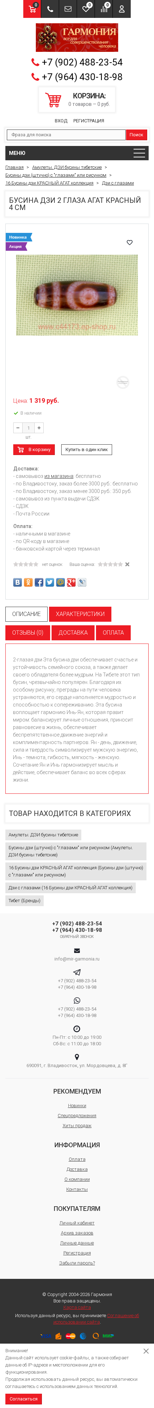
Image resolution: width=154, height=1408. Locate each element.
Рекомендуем (77, 1091)
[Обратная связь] (68, 9)
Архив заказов (77, 1233)
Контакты (77, 1189)
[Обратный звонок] (50, 9)
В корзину (39, 449)
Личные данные (77, 1243)
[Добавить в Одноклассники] (28, 582)
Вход (61, 120)
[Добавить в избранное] (129, 242)
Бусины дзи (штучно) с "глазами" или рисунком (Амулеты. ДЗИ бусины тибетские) (71, 851)
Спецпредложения (77, 1115)
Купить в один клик (87, 449)
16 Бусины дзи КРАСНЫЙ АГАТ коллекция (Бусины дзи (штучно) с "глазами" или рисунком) (76, 871)
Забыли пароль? (77, 1263)
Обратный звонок (77, 937)
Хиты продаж (77, 1125)
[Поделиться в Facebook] (39, 582)
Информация (77, 1145)
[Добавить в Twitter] (49, 582)
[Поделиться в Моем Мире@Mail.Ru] (60, 582)
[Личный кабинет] (122, 9)
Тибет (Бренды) (24, 900)
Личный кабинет (77, 1223)
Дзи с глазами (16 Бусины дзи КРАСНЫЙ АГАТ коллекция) (71, 887)
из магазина (58, 476)
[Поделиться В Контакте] (17, 582)
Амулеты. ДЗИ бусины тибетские (43, 834)
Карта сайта (77, 1307)
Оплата (77, 1159)
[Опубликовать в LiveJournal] (82, 582)
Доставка (77, 1169)
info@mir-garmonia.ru (77, 959)
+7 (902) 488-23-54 (82, 62)
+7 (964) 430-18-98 (82, 77)
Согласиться (24, 1399)
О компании (77, 1179)
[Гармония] (77, 37)
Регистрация (88, 120)
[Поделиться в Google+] (71, 582)
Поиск (136, 134)
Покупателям (77, 1208)
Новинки (77, 1105)
